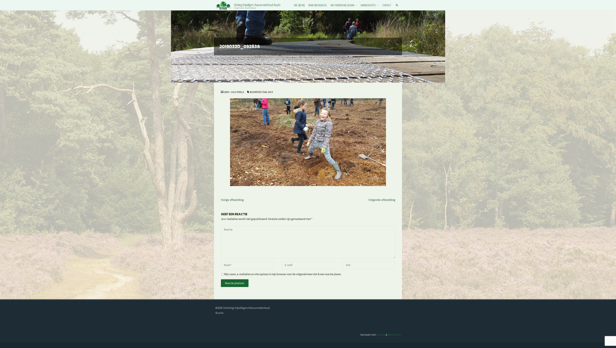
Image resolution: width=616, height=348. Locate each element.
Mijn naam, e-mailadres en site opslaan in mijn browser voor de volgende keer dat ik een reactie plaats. (282, 274)
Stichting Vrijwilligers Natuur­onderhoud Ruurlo (257, 5)
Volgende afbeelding (381, 200)
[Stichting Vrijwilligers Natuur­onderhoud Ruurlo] (223, 5)
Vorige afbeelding (232, 200)
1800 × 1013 (230, 92)
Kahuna (380, 334)
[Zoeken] (397, 5)
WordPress (394, 334)
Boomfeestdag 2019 (261, 92)
